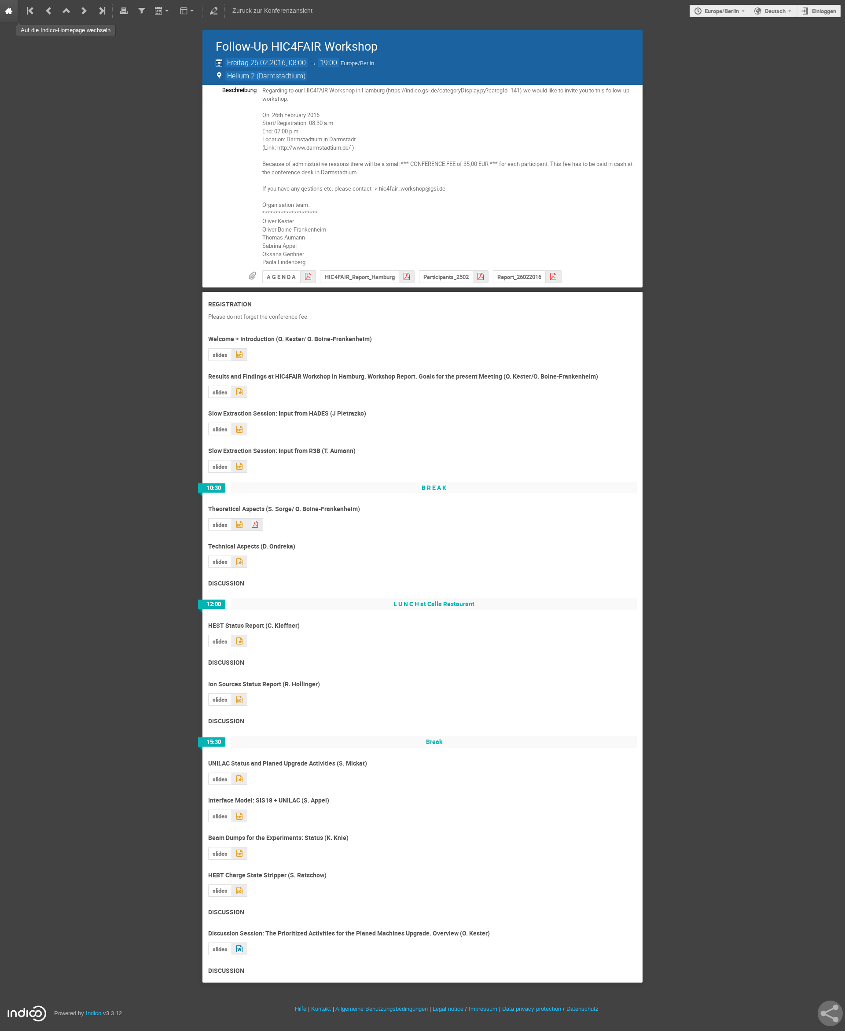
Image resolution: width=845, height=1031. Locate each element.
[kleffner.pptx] (239, 641)
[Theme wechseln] (187, 11)
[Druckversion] (123, 11)
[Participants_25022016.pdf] (481, 276)
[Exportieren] (162, 11)
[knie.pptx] (239, 853)
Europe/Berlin (722, 11)
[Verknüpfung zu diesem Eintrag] (258, 304)
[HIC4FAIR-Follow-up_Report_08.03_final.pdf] (553, 276)
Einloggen (824, 11)
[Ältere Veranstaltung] (49, 11)
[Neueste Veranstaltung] (101, 11)
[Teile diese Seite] (830, 1013)
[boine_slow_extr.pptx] (239, 524)
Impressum (483, 1009)
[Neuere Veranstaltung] (84, 11)
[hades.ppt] (239, 429)
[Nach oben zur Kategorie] (66, 11)
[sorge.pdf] (255, 524)
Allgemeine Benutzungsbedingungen (381, 1009)
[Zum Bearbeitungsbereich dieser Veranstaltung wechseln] (213, 11)
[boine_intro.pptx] (239, 392)
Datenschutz (582, 1009)
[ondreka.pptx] (239, 562)
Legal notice (449, 1009)
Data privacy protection (532, 1009)
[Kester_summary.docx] (239, 949)
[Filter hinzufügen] (141, 11)
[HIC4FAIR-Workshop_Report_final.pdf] (407, 276)
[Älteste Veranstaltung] (31, 11)
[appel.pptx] (239, 816)
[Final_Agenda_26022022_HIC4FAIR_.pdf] (308, 276)
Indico (93, 1013)
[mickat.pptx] (239, 779)
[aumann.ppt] (239, 466)
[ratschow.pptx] (239, 890)
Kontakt (321, 1009)
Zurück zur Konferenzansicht (272, 11)
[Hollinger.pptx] (239, 699)
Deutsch (775, 11)
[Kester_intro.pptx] (239, 354)
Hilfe (300, 1009)
